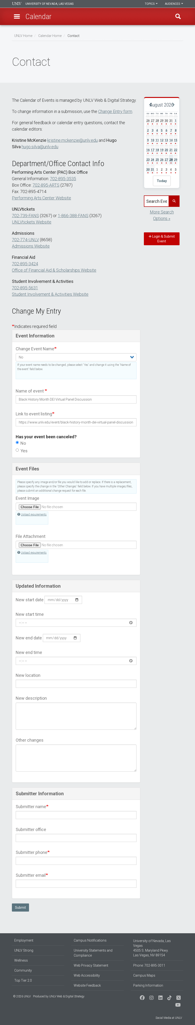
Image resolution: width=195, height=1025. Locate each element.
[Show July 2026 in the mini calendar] (150, 105)
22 (175, 150)
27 (152, 120)
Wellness (21, 960)
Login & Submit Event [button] (163, 239)
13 (166, 140)
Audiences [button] (173, 3)
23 (148, 159)
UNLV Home (23, 36)
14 (171, 140)
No (23, 443)
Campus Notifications (90, 940)
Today (162, 181)
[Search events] (174, 201)
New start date (30, 599)
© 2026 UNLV (22, 996)
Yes (24, 450)
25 (157, 159)
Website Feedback (87, 985)
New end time (29, 652)
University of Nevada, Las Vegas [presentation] (49, 3)
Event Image (27, 498)
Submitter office (31, 829)
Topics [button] (150, 3)
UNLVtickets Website (31, 221)
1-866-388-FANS (73, 215)
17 (152, 150)
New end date (29, 637)
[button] (16, 16)
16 (148, 150)
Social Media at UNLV (169, 1018)
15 (175, 140)
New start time (30, 614)
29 (161, 120)
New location (28, 675)
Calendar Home (50, 36)
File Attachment (30, 536)
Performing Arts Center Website (41, 197)
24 (152, 159)
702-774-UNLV (25, 239)
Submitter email (31, 875)
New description (31, 698)
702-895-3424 (25, 263)
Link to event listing (34, 413)
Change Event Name (35, 348)
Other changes (30, 740)
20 (166, 150)
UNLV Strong (23, 950)
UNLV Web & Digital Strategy (66, 996)
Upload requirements (34, 514)
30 (166, 120)
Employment (23, 940)
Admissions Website (31, 246)
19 (161, 150)
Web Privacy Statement (91, 965)
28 (157, 120)
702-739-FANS (25, 215)
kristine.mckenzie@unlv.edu (72, 140)
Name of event (30, 390)
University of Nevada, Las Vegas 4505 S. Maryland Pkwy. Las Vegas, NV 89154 (152, 948)
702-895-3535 (63, 178)
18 (157, 150)
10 (152, 140)
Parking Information (148, 985)
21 (171, 150)
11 (157, 140)
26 (148, 120)
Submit (20, 907)
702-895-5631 (25, 287)
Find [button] (178, 16)
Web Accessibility (87, 975)
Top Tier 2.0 (23, 980)
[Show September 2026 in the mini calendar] (173, 105)
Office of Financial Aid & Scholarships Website (54, 270)
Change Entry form (115, 111)
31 (171, 120)
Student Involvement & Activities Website (50, 294)
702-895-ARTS (46, 185)
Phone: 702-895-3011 (149, 965)
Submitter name (31, 806)
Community (23, 970)
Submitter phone (31, 852)
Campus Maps (144, 975)
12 (161, 140)
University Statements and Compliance (93, 953)
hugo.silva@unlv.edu (40, 146)
